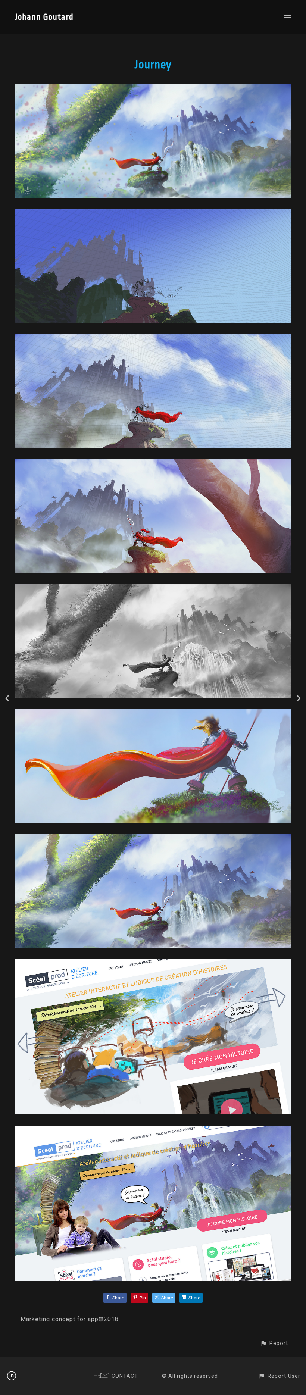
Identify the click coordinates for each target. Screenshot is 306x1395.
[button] (274, 1343)
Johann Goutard (44, 17)
